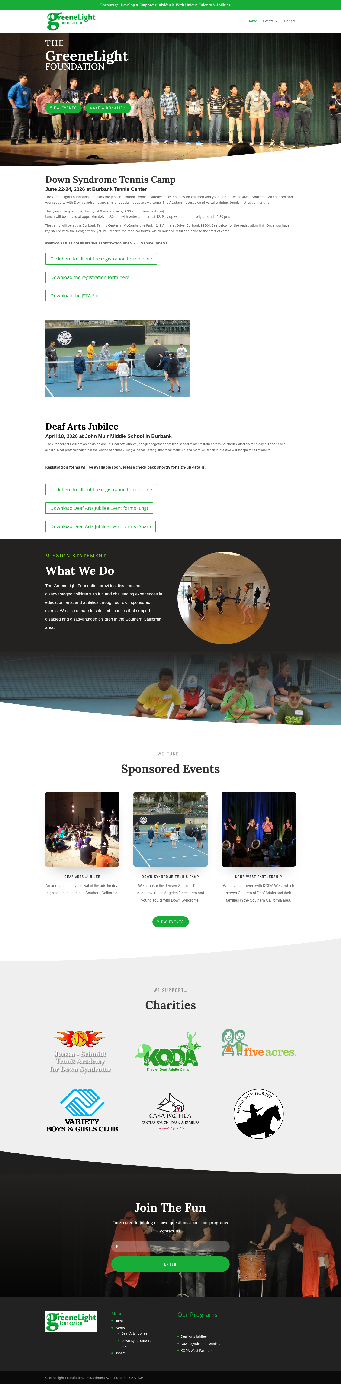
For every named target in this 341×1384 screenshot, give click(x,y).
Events (268, 21)
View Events (63, 107)
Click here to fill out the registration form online (101, 259)
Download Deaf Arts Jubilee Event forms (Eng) (99, 508)
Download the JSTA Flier (75, 295)
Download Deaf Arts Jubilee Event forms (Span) (100, 526)
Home (252, 21)
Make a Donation (108, 107)
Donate (290, 21)
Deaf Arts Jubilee (134, 1333)
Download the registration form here (89, 277)
